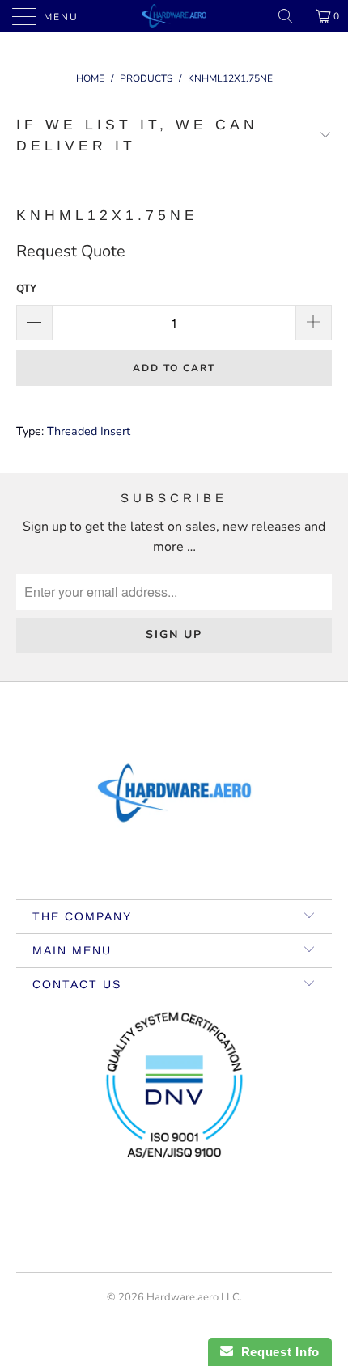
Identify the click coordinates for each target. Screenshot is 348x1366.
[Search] (291, 16)
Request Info (276, 1352)
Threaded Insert (88, 431)
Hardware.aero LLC (193, 1297)
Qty (26, 288)
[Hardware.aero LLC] (174, 16)
